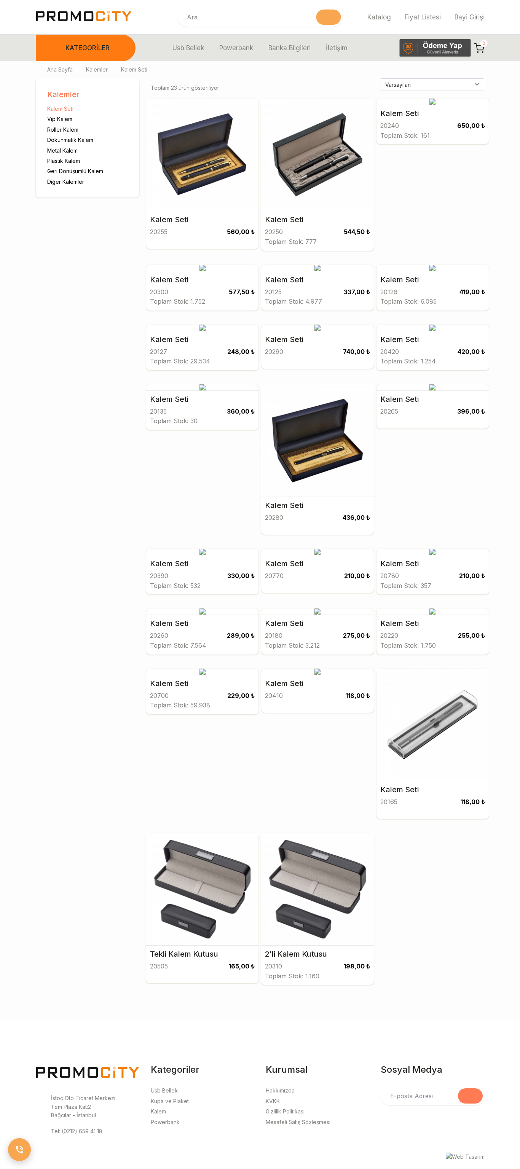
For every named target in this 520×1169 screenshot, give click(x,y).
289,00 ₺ (241, 635)
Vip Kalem (59, 119)
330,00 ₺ (241, 576)
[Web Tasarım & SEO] (465, 1156)
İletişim (337, 48)
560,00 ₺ (241, 232)
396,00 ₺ (471, 411)
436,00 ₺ (356, 517)
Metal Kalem (62, 150)
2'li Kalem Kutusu (296, 954)
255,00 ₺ (471, 635)
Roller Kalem (62, 129)
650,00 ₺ (471, 125)
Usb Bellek (188, 48)
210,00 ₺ (357, 576)
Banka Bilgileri (289, 48)
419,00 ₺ (472, 292)
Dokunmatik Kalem (70, 140)
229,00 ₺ (241, 695)
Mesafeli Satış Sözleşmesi (298, 1122)
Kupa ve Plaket (170, 1101)
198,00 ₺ (357, 966)
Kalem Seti (60, 108)
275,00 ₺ (356, 635)
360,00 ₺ (241, 411)
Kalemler (97, 69)
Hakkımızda (280, 1090)
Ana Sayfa (60, 69)
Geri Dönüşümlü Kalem (75, 171)
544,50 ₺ (357, 232)
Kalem (158, 1111)
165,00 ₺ (242, 966)
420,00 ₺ (471, 351)
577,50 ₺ (242, 292)
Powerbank (236, 48)
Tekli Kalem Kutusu (184, 954)
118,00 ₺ (358, 695)
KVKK (273, 1101)
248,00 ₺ (241, 351)
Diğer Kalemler (65, 181)
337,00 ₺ (357, 292)
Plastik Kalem (63, 161)
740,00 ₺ (356, 351)
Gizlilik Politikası (285, 1111)
